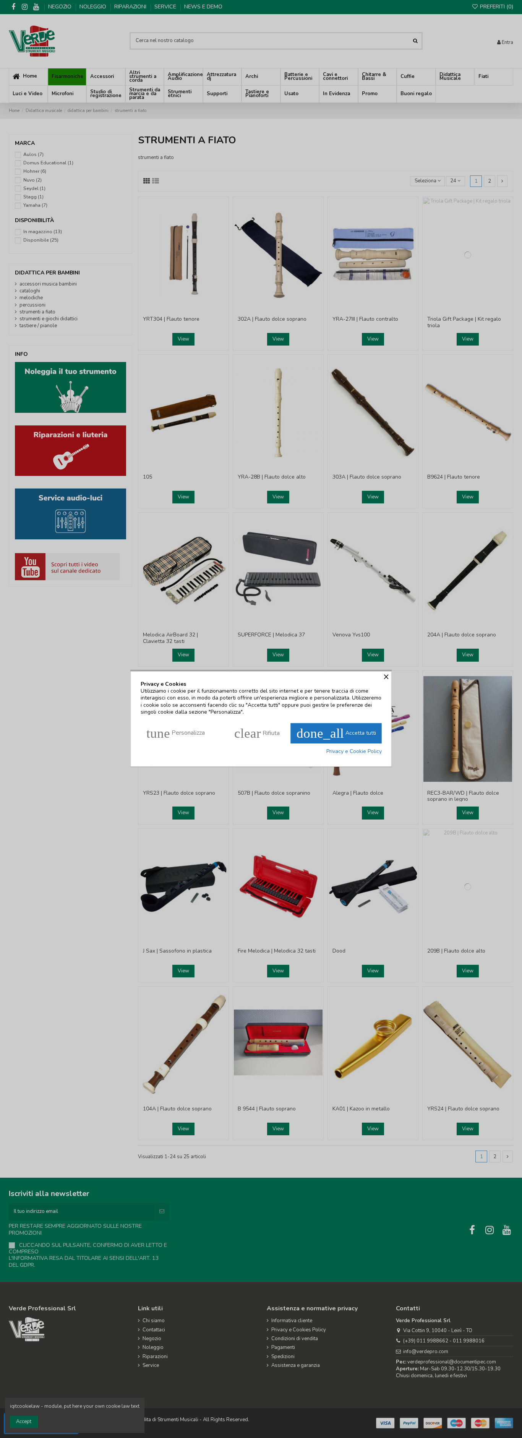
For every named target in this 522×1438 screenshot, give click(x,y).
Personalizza (175, 733)
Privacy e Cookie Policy (354, 751)
